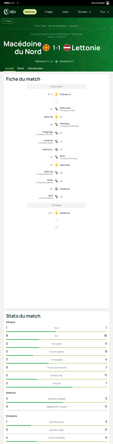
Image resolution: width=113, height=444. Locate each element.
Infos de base (35, 68)
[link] (30, 12)
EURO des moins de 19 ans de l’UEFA (10, 12)
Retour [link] (9, 21)
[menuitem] (31, 12)
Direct (20, 68)
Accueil (9, 68)
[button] (84, 12)
